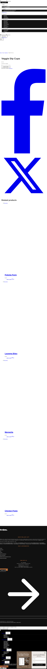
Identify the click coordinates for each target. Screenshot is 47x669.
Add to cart (9, 279)
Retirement (5, 27)
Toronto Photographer (43, 543)
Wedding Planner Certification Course (5, 556)
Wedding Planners (7, 659)
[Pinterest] (4, 530)
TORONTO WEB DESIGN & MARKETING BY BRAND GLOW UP (8, 622)
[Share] (10, 627)
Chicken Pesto (11, 511)
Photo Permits (6, 637)
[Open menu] (2, 39)
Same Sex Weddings (22, 543)
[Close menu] (0, 630)
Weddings (5, 15)
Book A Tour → (4, 666)
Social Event (6, 20)
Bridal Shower (6, 26)
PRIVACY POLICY (18, 622)
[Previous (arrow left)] (2, 629)
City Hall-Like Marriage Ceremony (8, 543)
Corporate (5, 21)
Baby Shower (6, 22)
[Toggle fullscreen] (6, 627)
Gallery (3, 660)
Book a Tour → (4, 2)
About (3, 4)
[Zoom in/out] (2, 627)
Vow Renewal (6, 17)
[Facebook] (23, 153)
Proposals (5, 16)
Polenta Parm (11, 275)
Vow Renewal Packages (35, 543)
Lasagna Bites (11, 354)
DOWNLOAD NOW (39, 664)
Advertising (1, 549)
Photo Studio (4, 650)
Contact (3, 32)
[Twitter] (2, 530)
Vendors (1, 552)
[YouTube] (6, 530)
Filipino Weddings (16, 543)
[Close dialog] (45, 653)
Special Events (4, 639)
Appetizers (10, 68)
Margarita (9, 432)
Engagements (6, 30)
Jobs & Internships (2, 555)
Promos (3, 662)
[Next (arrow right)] (6, 629)
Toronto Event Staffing (3, 558)
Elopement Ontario (28, 543)
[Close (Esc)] (14, 627)
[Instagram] (3, 530)
